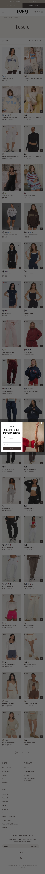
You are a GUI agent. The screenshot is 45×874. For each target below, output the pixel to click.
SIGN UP (11, 448)
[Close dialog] (41, 423)
